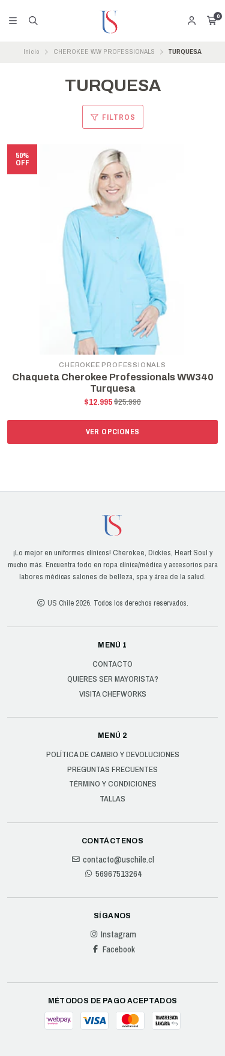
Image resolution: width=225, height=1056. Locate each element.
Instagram (118, 934)
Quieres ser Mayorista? (112, 679)
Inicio (31, 51)
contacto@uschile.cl (118, 859)
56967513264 (118, 874)
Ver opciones (113, 431)
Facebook (119, 949)
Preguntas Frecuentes (112, 769)
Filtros (118, 117)
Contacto (112, 664)
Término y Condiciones (113, 784)
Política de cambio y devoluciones (112, 755)
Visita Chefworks (112, 694)
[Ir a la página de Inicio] (113, 21)
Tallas (112, 799)
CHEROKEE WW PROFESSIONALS (104, 51)
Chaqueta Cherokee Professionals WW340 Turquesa (113, 383)
